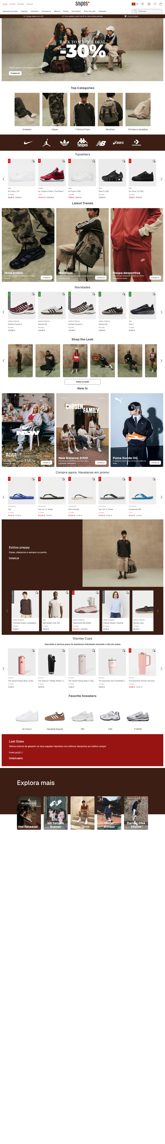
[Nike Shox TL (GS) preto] (112, 172)
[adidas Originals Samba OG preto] (112, 305)
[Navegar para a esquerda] (3, 179)
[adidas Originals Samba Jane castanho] (146, 604)
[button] (18, 752)
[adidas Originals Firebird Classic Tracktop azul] (116, 604)
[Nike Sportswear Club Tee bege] (55, 604)
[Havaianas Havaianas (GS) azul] (142, 490)
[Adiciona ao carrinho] (33, 161)
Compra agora (16, 758)
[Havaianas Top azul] (21, 490)
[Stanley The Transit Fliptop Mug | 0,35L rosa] (21, 662)
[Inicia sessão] (149, 4)
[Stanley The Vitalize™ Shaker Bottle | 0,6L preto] (52, 662)
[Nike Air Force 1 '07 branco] (21, 172)
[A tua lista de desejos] (154, 4)
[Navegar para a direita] (161, 179)
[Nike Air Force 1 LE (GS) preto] (142, 172)
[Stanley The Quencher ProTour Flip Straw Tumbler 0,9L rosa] (142, 662)
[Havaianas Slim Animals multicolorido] (82, 490)
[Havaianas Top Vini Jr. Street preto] (52, 490)
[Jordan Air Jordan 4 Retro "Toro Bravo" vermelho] (52, 172)
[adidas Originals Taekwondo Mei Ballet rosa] (85, 604)
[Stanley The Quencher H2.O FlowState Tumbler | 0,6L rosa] (112, 662)
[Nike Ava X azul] (142, 305)
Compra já (14, 558)
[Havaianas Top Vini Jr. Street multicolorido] (112, 490)
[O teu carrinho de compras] (160, 4)
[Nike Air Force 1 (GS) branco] (82, 172)
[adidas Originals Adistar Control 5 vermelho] (21, 305)
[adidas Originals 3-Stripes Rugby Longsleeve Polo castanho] (25, 604)
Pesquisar (142, 11)
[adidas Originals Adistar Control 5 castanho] (82, 305)
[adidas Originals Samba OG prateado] (52, 305)
